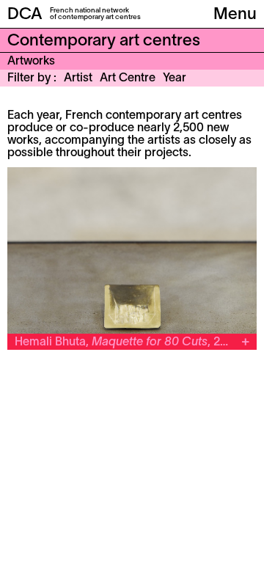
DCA (25, 14)
